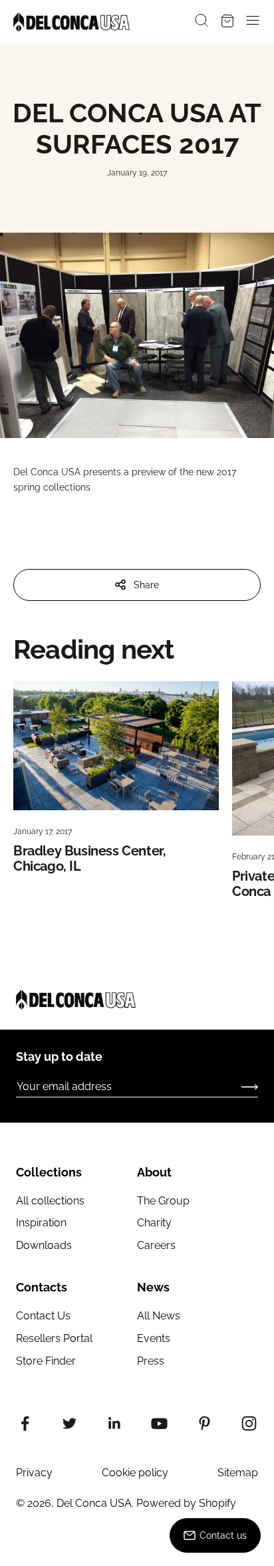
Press (150, 1361)
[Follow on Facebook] (25, 1423)
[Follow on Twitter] (69, 1423)
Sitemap (237, 1472)
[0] (227, 22)
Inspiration (41, 1222)
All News (158, 1315)
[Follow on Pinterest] (204, 1423)
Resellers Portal (54, 1338)
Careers (156, 1245)
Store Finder (46, 1361)
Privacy (34, 1472)
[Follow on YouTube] (159, 1423)
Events (153, 1338)
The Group (163, 1200)
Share (146, 585)
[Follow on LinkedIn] (115, 1423)
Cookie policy (135, 1472)
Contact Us (43, 1315)
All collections (50, 1200)
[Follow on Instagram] (249, 1423)
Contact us (223, 1535)
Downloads (44, 1245)
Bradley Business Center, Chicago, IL (89, 858)
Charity (154, 1222)
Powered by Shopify (186, 1503)
